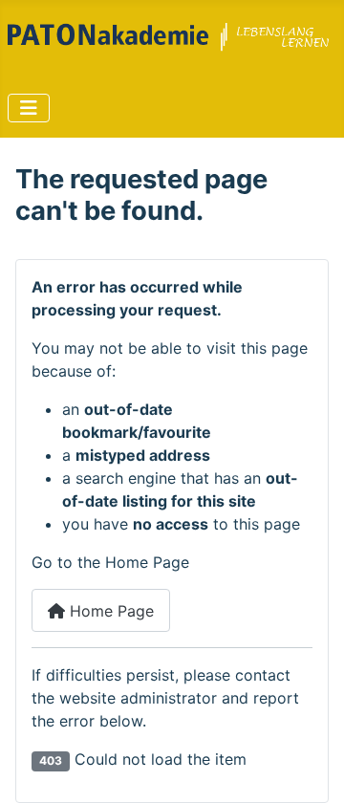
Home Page (109, 610)
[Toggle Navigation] (29, 108)
